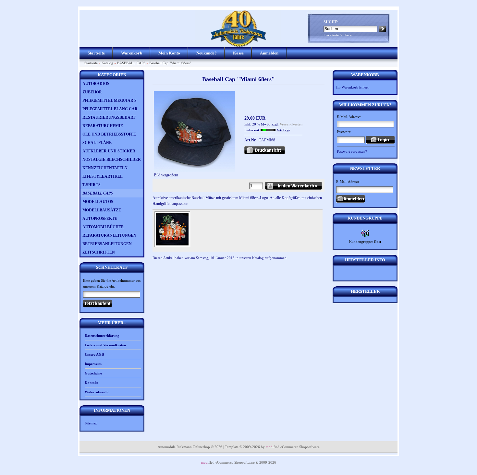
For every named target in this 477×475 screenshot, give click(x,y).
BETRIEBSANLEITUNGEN (107, 244)
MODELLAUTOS (97, 201)
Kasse (238, 53)
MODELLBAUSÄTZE (101, 210)
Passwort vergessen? (352, 151)
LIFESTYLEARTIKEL (102, 176)
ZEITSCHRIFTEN (98, 252)
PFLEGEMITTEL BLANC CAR (110, 109)
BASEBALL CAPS (131, 63)
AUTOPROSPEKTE (99, 218)
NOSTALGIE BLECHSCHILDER (111, 159)
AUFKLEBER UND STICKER (108, 151)
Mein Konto (169, 53)
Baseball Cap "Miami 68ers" (170, 63)
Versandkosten (291, 124)
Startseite (96, 53)
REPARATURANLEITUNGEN (109, 235)
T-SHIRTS (91, 185)
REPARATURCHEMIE (102, 126)
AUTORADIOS (95, 83)
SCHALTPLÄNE (97, 142)
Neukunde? (206, 53)
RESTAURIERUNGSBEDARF (109, 117)
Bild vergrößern (166, 175)
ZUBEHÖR (92, 92)
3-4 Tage (283, 130)
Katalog (107, 63)
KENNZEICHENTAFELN (105, 168)
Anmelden (269, 53)
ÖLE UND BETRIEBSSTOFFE (109, 134)
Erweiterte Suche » (338, 35)
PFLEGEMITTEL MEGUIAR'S (109, 100)
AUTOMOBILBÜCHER (103, 227)
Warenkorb (131, 53)
